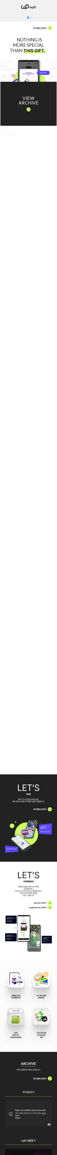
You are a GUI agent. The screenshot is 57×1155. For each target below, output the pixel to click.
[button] (30, 17)
